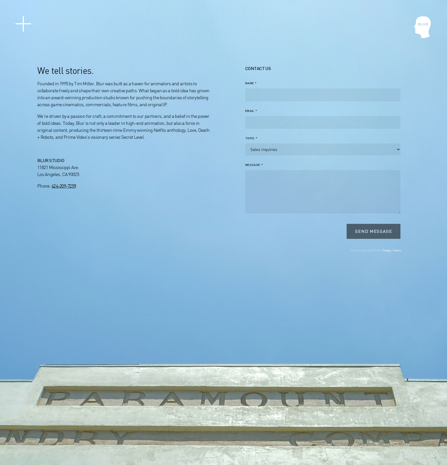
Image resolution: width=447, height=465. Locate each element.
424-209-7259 (63, 186)
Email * (251, 111)
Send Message (373, 231)
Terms (396, 250)
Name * (251, 83)
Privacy (387, 250)
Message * (254, 165)
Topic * (251, 138)
